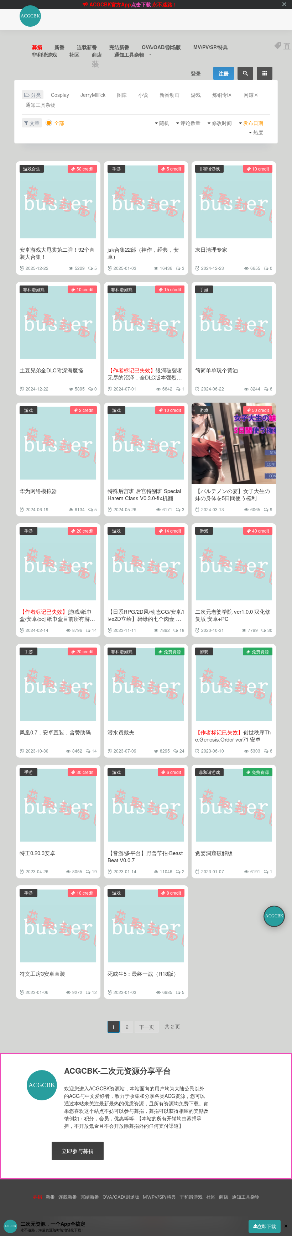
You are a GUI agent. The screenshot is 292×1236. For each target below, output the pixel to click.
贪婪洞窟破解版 (214, 853)
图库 (122, 94)
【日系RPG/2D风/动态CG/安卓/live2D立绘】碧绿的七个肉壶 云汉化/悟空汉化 (146, 618)
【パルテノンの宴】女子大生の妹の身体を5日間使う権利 (232, 494)
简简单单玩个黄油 (216, 370)
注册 (224, 73)
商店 (97, 54)
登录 (196, 73)
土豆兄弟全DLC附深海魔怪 (51, 370)
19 (94, 871)
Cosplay (60, 94)
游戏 (196, 94)
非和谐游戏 (44, 54)
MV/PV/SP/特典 (210, 47)
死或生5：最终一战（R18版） (143, 973)
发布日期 (253, 122)
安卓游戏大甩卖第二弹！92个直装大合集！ (57, 253)
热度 (258, 132)
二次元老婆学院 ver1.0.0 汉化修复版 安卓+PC (232, 615)
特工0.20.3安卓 (37, 853)
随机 (164, 122)
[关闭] (284, 4)
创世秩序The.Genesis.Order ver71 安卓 (233, 735)
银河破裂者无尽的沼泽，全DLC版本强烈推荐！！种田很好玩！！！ (145, 377)
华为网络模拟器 (38, 490)
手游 (116, 169)
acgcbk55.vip (145, 4)
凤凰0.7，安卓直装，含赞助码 (55, 732)
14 (94, 630)
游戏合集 (31, 169)
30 (269, 630)
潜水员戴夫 (121, 732)
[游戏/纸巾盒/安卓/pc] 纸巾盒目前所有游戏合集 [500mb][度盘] (57, 618)
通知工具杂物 (129, 54)
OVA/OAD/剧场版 (161, 47)
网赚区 (251, 94)
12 (94, 992)
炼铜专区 (222, 94)
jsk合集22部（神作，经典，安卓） (143, 253)
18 (181, 630)
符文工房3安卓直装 (42, 973)
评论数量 (190, 122)
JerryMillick (92, 94)
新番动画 (169, 94)
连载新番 (87, 47)
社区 (74, 54)
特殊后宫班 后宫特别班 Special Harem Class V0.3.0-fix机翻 (144, 494)
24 (181, 751)
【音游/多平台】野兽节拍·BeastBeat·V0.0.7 (145, 856)
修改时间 (222, 122)
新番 (59, 47)
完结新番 (119, 47)
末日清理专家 (211, 249)
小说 (143, 94)
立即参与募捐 (78, 1150)
